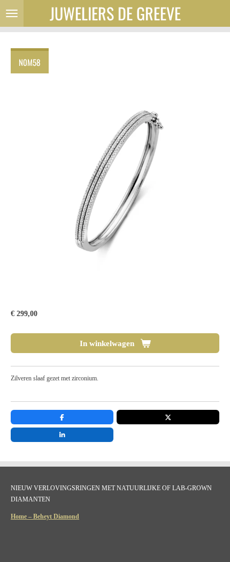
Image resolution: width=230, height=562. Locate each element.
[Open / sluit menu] (12, 13)
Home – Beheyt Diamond (45, 516)
